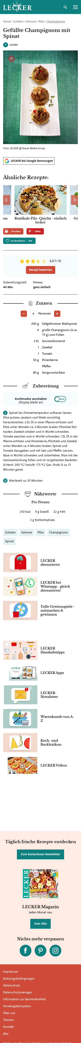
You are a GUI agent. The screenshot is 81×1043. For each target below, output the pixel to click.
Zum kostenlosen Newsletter (40, 854)
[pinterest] (40, 950)
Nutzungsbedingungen (18, 978)
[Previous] (6, 200)
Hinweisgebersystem (17, 1006)
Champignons (55, 21)
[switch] (60, 399)
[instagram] (55, 950)
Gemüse (31, 21)
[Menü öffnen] (75, 7)
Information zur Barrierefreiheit (24, 999)
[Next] (74, 200)
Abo (5, 1033)
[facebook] (25, 950)
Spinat (9, 541)
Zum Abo (40, 923)
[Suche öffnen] (65, 7)
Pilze (41, 21)
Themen (8, 1020)
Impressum (10, 971)
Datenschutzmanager (17, 992)
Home (7, 21)
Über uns (9, 1013)
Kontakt (8, 1027)
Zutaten (18, 21)
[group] (40, 205)
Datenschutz (11, 985)
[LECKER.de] (17, 7)
